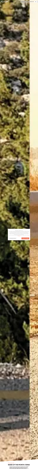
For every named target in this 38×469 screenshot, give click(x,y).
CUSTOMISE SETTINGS (13, 238)
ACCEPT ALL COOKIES (25, 238)
